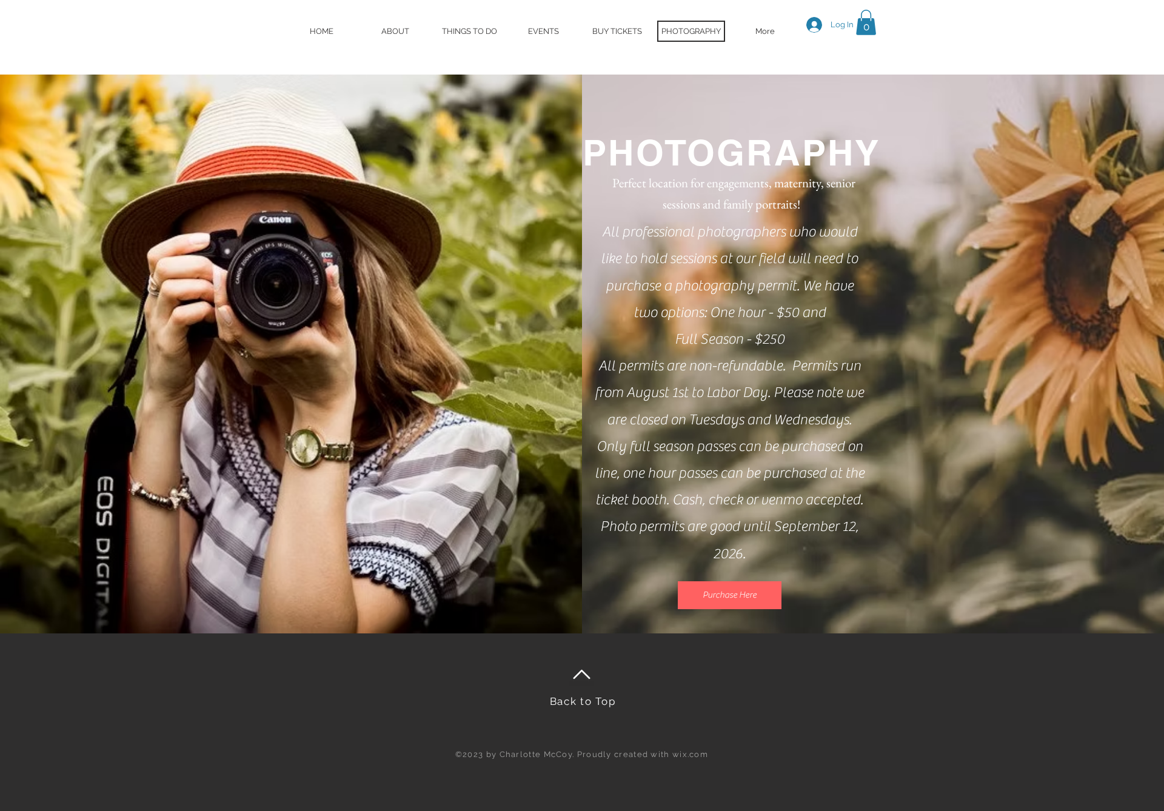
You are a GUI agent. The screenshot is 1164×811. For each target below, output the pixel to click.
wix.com (690, 754)
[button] (866, 22)
